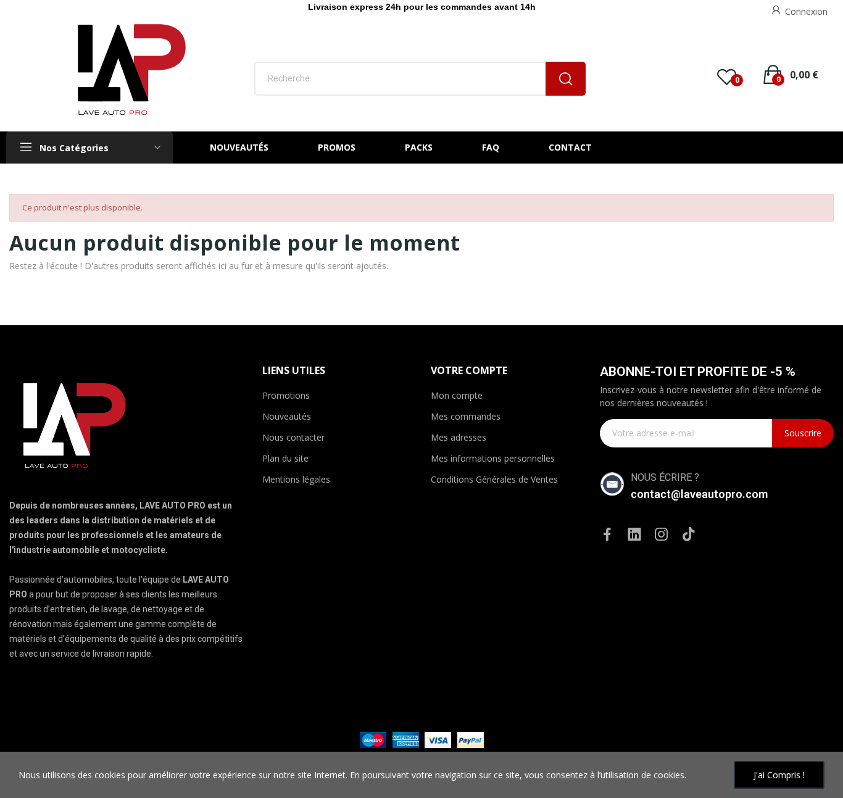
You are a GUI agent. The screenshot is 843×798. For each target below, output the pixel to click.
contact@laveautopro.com (699, 494)
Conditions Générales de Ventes (494, 479)
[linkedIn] (634, 534)
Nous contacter (293, 437)
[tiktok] (688, 534)
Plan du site (285, 458)
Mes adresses (458, 437)
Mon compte (457, 395)
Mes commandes (465, 416)
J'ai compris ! (779, 775)
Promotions (286, 395)
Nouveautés (286, 416)
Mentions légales (296, 479)
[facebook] (607, 534)
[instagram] (661, 534)
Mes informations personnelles (493, 458)
